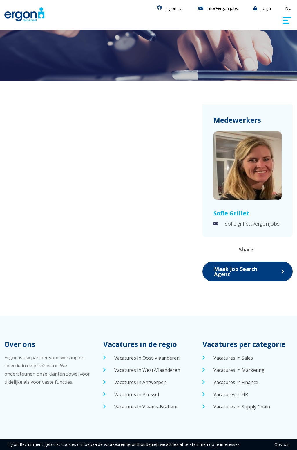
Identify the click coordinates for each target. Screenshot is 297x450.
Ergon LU (174, 8)
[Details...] (247, 165)
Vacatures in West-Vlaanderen (147, 370)
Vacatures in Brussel (136, 394)
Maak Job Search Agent (235, 271)
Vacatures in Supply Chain (241, 406)
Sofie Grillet (231, 213)
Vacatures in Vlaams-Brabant (146, 406)
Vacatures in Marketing (239, 370)
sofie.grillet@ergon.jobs (252, 223)
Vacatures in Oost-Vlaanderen (147, 358)
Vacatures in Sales (233, 358)
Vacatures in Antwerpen (140, 382)
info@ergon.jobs (222, 8)
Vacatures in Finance (235, 382)
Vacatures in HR (230, 394)
